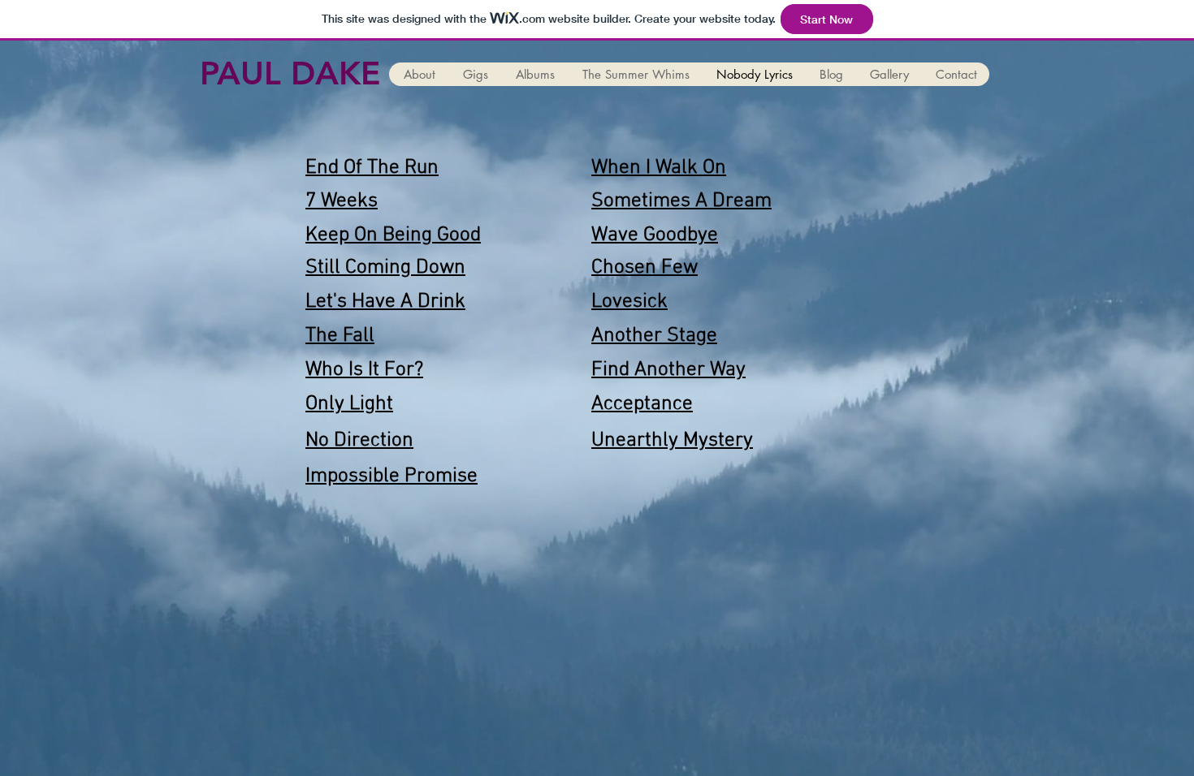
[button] (418, 74)
